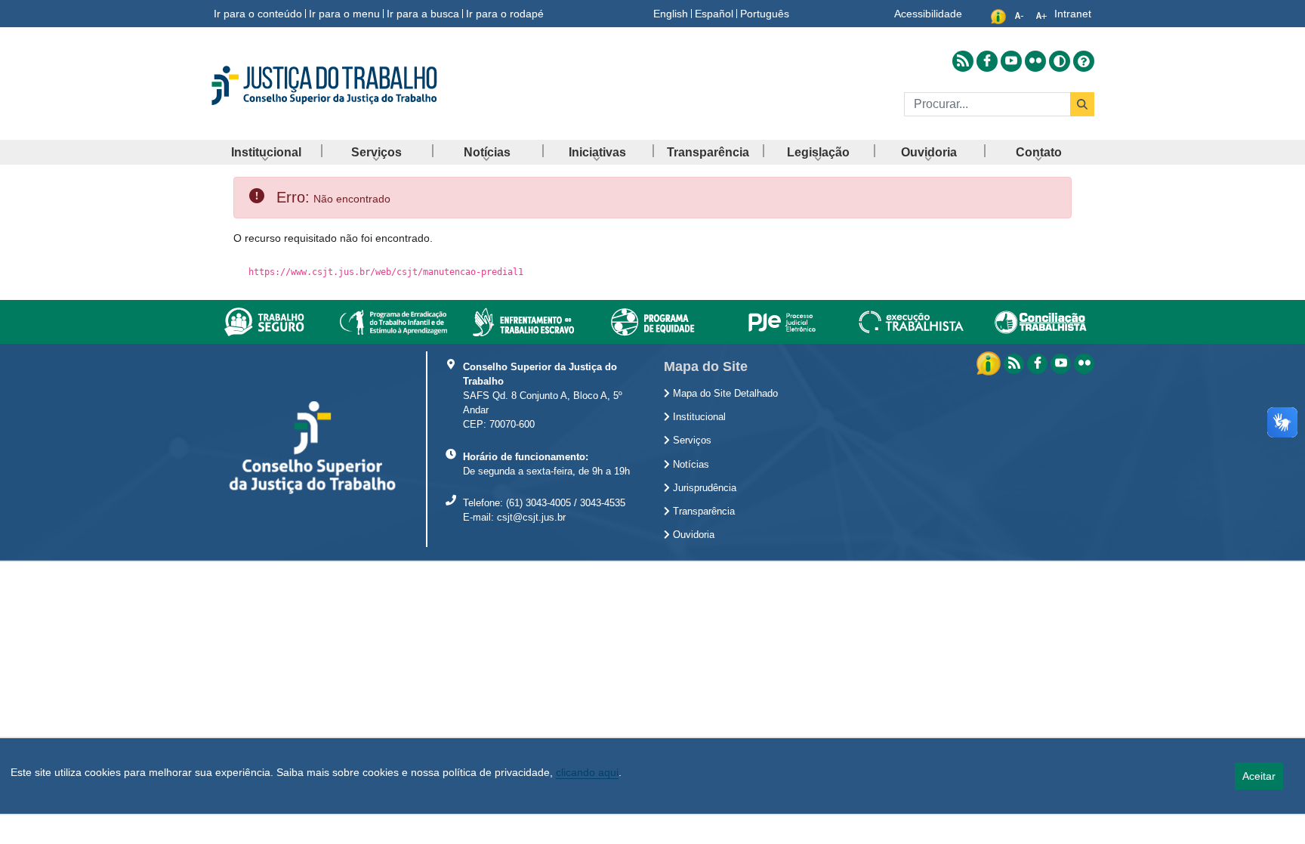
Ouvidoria (692, 535)
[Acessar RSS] (962, 61)
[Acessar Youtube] (1011, 61)
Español (714, 14)
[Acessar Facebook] (987, 61)
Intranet (1072, 14)
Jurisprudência (703, 488)
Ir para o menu (344, 14)
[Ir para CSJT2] (350, 85)
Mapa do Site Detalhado (724, 393)
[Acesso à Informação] (990, 363)
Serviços (690, 440)
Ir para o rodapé (505, 14)
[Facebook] (1037, 364)
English (670, 14)
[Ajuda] (1083, 60)
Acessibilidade (928, 14)
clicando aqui (587, 772)
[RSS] (1014, 364)
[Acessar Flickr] (1035, 61)
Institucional (698, 417)
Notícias (689, 464)
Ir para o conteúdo (258, 14)
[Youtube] (1060, 364)
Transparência (702, 511)
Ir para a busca (423, 14)
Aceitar (1259, 776)
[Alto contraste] (1059, 61)
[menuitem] (266, 152)
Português (764, 14)
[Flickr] (1084, 364)
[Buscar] (1082, 104)
